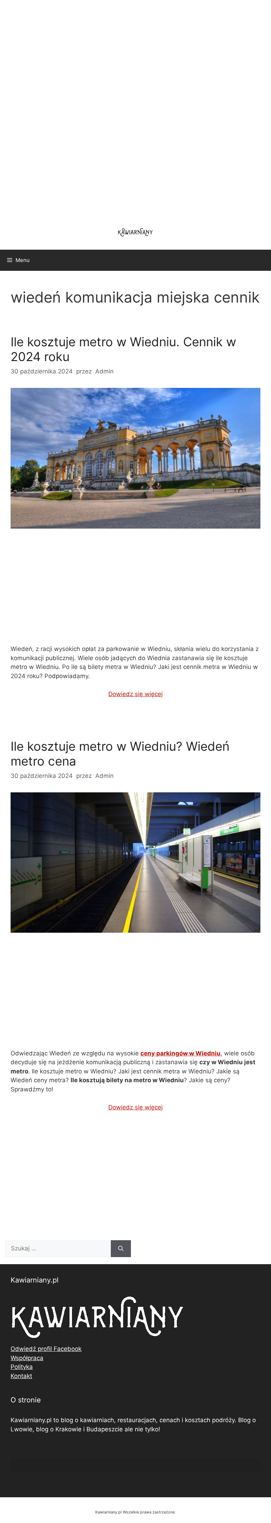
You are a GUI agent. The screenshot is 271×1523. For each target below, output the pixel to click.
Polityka (22, 1366)
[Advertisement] (135, 109)
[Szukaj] (121, 1248)
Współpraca (27, 1357)
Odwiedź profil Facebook (46, 1348)
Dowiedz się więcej (135, 693)
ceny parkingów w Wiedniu (180, 1053)
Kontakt (21, 1375)
